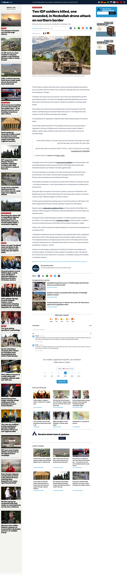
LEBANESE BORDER (72, 261)
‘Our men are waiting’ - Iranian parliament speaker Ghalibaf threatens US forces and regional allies (10, 427)
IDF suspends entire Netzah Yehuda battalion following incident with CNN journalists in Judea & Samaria (10, 164)
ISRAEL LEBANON (62, 261)
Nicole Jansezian (37, 407)
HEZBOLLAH (46, 261)
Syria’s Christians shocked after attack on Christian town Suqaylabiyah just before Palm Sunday (9, 352)
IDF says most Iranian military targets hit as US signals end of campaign (10, 452)
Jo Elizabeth (36, 426)
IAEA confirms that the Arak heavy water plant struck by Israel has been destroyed (10, 81)
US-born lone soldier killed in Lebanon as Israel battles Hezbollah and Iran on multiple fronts (11, 529)
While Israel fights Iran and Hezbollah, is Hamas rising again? (60, 423)
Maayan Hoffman (57, 426)
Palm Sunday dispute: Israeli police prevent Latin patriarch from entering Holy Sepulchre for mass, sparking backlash (10, 478)
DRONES (40, 261)
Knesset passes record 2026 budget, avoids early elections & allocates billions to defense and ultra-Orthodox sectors (10, 275)
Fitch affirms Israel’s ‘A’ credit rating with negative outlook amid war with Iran (10, 377)
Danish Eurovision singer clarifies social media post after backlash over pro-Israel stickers (10, 402)
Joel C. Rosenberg (77, 467)
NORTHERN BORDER (82, 261)
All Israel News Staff (37, 28)
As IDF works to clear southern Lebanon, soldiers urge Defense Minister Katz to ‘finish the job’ (10, 56)
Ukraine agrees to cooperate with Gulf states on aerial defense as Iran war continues (11, 504)
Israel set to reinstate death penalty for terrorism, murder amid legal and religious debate (10, 191)
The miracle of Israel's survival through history (10, 32)
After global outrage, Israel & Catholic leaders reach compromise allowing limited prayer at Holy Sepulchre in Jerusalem (11, 302)
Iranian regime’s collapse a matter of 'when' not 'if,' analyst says (41, 402)
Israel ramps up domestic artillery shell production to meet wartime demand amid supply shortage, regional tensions (10, 136)
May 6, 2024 (60, 155)
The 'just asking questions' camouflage (10, 329)
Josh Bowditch (76, 426)
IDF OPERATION (53, 261)
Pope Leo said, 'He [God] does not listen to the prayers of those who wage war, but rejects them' (11, 248)
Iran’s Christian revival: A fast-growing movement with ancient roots (42, 423)
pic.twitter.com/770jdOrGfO (80, 151)
